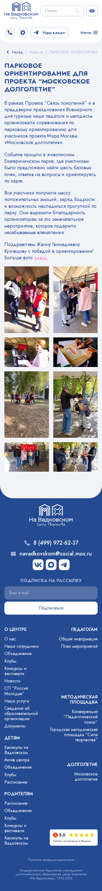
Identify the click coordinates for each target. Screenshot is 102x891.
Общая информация (78, 639)
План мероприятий (79, 646)
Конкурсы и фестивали (15, 671)
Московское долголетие (86, 776)
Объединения (18, 653)
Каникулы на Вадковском (16, 750)
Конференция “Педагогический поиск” (80, 716)
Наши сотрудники (21, 646)
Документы (15, 726)
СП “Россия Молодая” (16, 691)
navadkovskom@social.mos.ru (56, 554)
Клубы (10, 661)
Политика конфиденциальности (51, 860)
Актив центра (16, 760)
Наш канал (54, 33)
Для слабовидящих (91, 11)
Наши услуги (16, 701)
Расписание (15, 782)
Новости (12, 681)
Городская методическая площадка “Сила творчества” (74, 734)
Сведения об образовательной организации (21, 713)
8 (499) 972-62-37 (55, 543)
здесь (41, 257)
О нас (10, 639)
